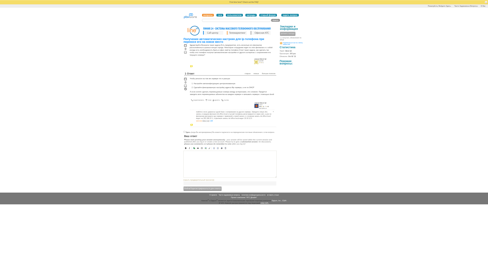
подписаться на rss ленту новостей (293, 43)
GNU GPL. (265, 203)
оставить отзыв (273, 195)
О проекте (213, 195)
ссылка (226, 100)
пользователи (234, 15)
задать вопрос (290, 15)
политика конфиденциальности (253, 195)
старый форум (268, 15)
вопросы (208, 15)
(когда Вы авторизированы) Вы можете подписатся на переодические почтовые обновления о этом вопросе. (230, 132)
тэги (220, 15)
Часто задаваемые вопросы (466, 6)
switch (260, 104)
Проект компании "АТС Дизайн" (244, 197)
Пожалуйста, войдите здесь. (439, 6)
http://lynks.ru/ (263, 108)
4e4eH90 (261, 61)
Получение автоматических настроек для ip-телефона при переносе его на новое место (224, 40)
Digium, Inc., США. (279, 201)
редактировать (198, 100)
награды (251, 15)
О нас (483, 6)
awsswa (199, 121)
